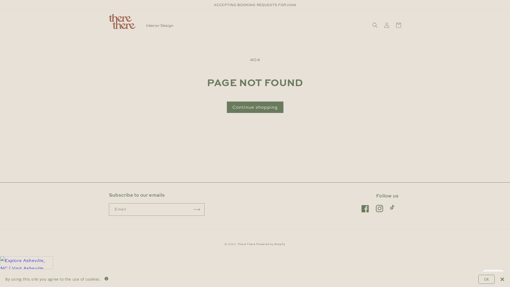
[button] (375, 25)
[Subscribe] (197, 209)
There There (246, 244)
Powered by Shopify (271, 244)
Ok (486, 279)
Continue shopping (255, 107)
